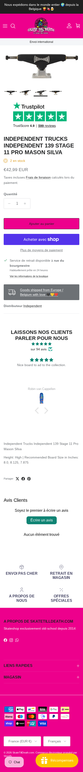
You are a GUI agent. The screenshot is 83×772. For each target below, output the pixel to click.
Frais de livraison (38, 177)
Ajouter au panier (41, 224)
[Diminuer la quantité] (8, 203)
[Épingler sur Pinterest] (29, 478)
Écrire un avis (41, 520)
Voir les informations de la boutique (29, 276)
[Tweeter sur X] (17, 478)
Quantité (10, 194)
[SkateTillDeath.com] (41, 26)
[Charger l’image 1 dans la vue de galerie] (41, 66)
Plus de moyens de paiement (41, 250)
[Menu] (5, 26)
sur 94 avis (39, 349)
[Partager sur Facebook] (23, 478)
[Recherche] (15, 26)
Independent (32, 306)
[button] (38, 410)
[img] (41, 343)
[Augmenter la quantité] (26, 203)
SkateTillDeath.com (23, 752)
